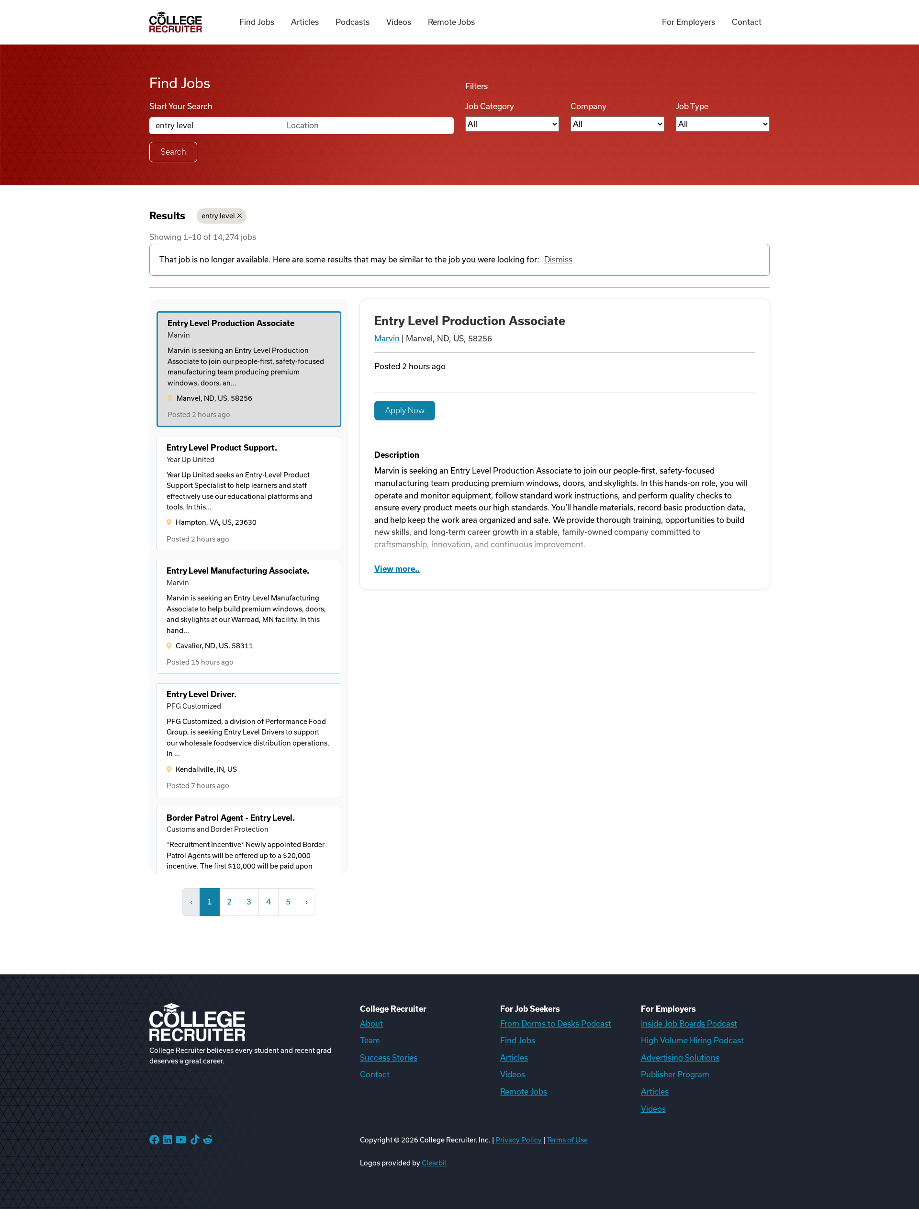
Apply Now (405, 410)
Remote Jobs (451, 22)
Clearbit (434, 1163)
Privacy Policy (518, 1140)
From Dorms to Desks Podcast (555, 1023)
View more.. (397, 569)
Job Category (489, 106)
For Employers (688, 22)
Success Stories (388, 1057)
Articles (305, 22)
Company (588, 106)
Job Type (692, 106)
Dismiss (558, 259)
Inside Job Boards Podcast (689, 1023)
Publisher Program (675, 1074)
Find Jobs (256, 22)
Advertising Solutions (680, 1057)
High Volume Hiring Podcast (692, 1040)
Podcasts (353, 22)
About (371, 1023)
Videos (398, 22)
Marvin (387, 338)
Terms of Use (567, 1140)
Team (370, 1040)
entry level (218, 216)
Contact (747, 22)
